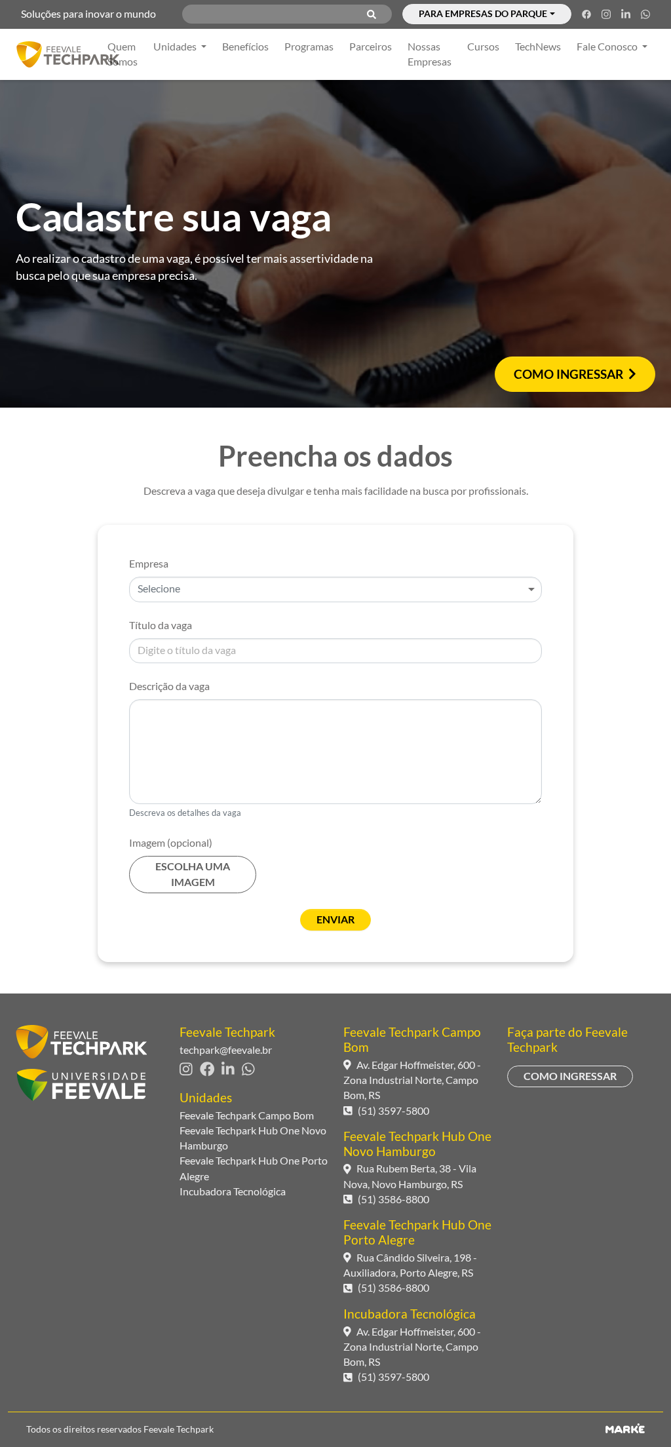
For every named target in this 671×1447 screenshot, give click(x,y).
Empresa (148, 563)
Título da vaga (160, 625)
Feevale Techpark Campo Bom (247, 1115)
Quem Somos (122, 54)
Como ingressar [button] (570, 1076)
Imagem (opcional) (170, 843)
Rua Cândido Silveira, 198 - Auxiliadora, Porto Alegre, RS (410, 1265)
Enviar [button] (335, 919)
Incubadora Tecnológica (233, 1191)
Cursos (483, 46)
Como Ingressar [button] (568, 373)
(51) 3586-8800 (393, 1199)
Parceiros (370, 46)
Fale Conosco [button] (608, 46)
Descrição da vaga (169, 686)
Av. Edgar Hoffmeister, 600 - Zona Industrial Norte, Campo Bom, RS (412, 1080)
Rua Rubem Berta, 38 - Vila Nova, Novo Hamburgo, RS (409, 1176)
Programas (309, 46)
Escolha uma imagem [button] (192, 873)
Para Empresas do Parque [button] (483, 13)
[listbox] (335, 589)
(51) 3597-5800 (393, 1111)
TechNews (538, 46)
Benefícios (245, 46)
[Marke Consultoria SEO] (625, 1429)
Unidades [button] (176, 46)
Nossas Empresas (429, 54)
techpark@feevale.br (226, 1050)
